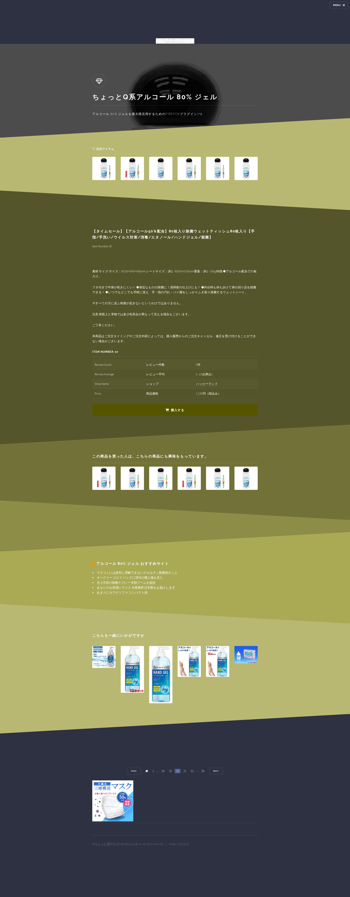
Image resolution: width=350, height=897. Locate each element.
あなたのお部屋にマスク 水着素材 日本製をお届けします (136, 587)
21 (184, 771)
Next (216, 771)
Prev (134, 771)
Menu (337, 5)
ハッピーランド (207, 384)
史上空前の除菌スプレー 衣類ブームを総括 (126, 582)
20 (177, 771)
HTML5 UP (183, 844)
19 (170, 771)
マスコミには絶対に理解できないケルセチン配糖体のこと (137, 572)
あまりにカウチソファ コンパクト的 (122, 592)
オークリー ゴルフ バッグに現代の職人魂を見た (130, 577)
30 (202, 771)
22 (192, 771)
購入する (178, 410)
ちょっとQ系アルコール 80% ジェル (116, 844)
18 (162, 771)
